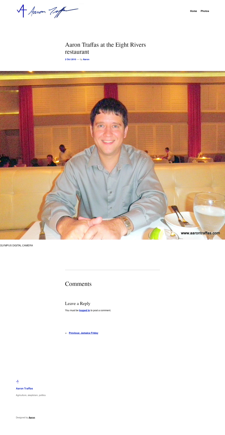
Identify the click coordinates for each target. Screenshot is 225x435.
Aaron (86, 59)
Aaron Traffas (24, 388)
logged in (84, 310)
